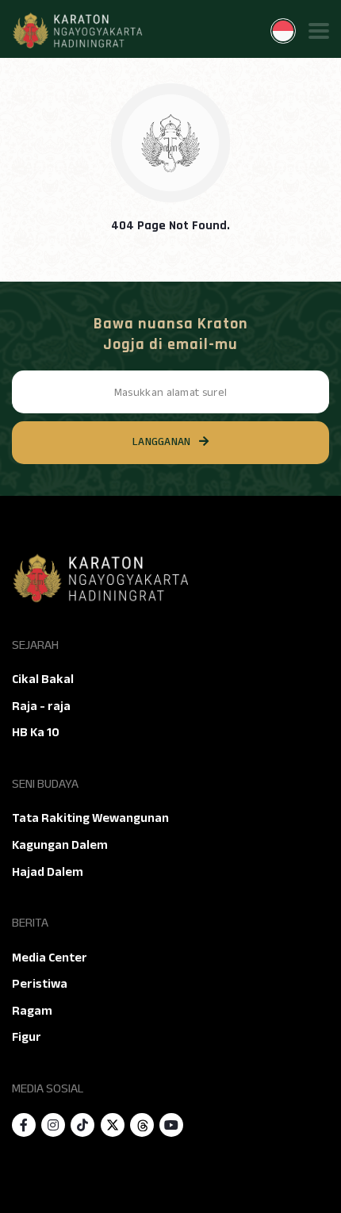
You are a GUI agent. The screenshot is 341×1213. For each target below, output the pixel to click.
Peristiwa (39, 984)
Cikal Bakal (43, 679)
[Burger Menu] (318, 31)
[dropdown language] (283, 30)
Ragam (32, 1011)
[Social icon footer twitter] (113, 1125)
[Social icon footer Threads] (142, 1125)
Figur (26, 1037)
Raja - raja (41, 706)
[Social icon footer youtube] (171, 1125)
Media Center (49, 957)
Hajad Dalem (47, 872)
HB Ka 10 (35, 732)
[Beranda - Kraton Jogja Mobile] (77, 31)
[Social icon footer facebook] (24, 1125)
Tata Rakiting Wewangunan (90, 818)
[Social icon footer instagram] (53, 1125)
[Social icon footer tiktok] (82, 1125)
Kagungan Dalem (60, 845)
